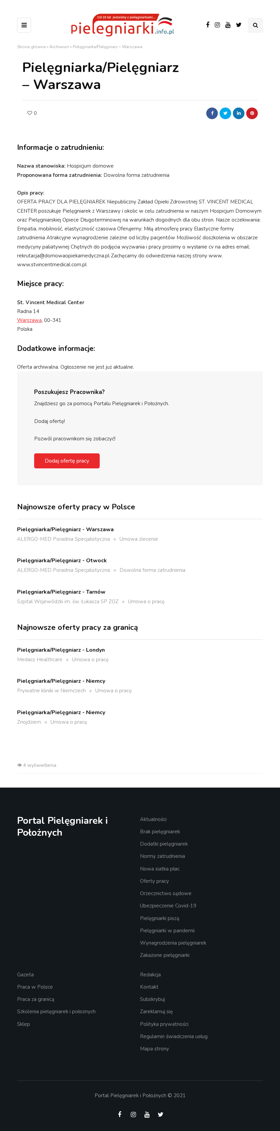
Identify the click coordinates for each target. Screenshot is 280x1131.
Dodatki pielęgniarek (164, 843)
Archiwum (59, 47)
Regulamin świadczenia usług (174, 1036)
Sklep (23, 1024)
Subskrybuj (152, 999)
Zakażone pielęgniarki (165, 955)
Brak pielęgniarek (160, 831)
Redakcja (150, 974)
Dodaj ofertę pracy (67, 461)
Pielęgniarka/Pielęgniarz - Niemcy (61, 681)
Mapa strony (154, 1048)
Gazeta (25, 974)
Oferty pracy (154, 881)
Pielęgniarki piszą (159, 918)
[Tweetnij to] (225, 113)
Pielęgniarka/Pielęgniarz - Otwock (62, 560)
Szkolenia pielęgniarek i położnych (56, 1011)
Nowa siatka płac (160, 868)
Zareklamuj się (156, 1011)
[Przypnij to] (252, 113)
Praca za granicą (35, 999)
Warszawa (29, 320)
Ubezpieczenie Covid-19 (168, 905)
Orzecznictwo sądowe (166, 893)
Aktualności (153, 819)
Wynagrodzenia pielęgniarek (173, 942)
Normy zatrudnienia (162, 856)
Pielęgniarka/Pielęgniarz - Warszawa (65, 529)
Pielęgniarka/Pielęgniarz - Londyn (61, 650)
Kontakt (149, 987)
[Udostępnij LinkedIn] (238, 113)
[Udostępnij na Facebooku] (212, 113)
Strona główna (31, 47)
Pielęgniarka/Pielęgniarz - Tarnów (61, 592)
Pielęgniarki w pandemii (167, 930)
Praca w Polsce (35, 987)
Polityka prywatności (164, 1024)
